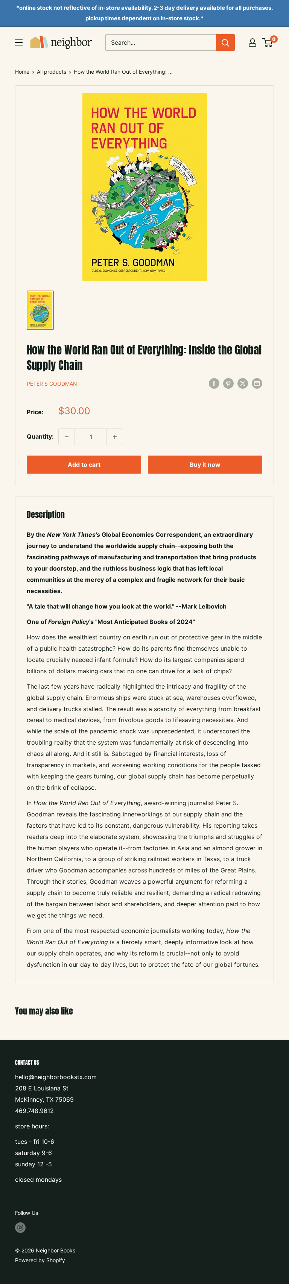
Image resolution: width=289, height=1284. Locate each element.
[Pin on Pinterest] (228, 383)
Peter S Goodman (52, 383)
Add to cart (84, 464)
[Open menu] (19, 42)
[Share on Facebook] (214, 383)
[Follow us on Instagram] (20, 1227)
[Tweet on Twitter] (242, 383)
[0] (267, 42)
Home (22, 71)
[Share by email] (257, 383)
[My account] (252, 42)
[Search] (225, 42)
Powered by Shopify (40, 1260)
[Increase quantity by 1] (115, 437)
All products (51, 71)
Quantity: (40, 436)
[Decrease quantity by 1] (67, 437)
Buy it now (205, 464)
